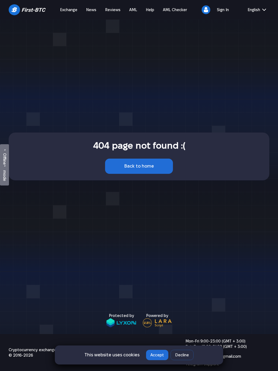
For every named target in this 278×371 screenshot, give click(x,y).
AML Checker (175, 10)
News (91, 10)
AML (133, 10)
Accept (157, 355)
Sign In (223, 10)
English (254, 10)
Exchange (68, 10)
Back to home (139, 166)
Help (150, 10)
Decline (182, 355)
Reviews (113, 10)
